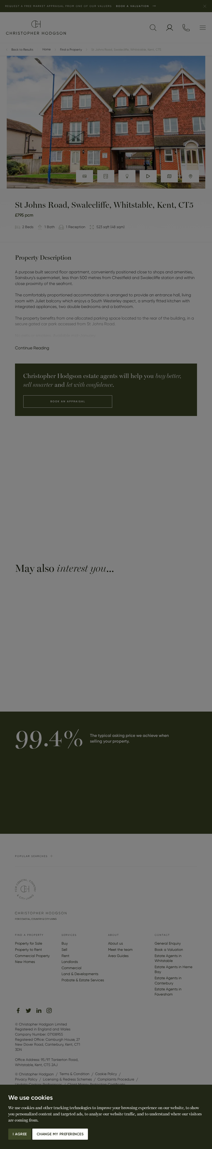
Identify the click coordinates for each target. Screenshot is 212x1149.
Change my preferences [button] (60, 1134)
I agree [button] (20, 1134)
